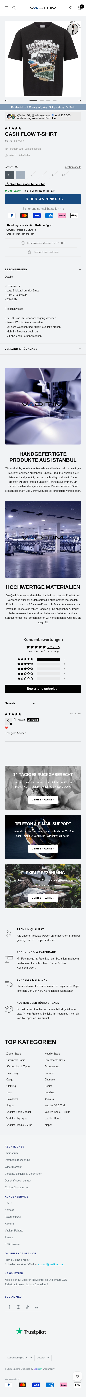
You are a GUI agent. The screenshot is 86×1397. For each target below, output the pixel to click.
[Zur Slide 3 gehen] (48, 100)
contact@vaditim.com (51, 1264)
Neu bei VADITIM (55, 1105)
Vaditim (16, 1369)
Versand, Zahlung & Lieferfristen (23, 1173)
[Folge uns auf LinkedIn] (36, 1307)
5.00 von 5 (53, 647)
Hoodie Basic (52, 1053)
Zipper (48, 1124)
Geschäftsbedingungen (18, 1180)
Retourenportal (13, 1216)
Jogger (10, 1105)
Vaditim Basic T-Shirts (57, 1111)
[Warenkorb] (79, 8)
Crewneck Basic (15, 1060)
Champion (50, 1079)
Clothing (11, 1085)
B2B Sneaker (12, 1244)
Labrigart (38, 1369)
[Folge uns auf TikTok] (27, 1307)
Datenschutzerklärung (17, 1159)
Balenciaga (12, 1073)
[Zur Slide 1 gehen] (33, 100)
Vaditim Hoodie (53, 1118)
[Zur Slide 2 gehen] (42, 100)
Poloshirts (12, 1099)
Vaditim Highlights (16, 1118)
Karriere (9, 1223)
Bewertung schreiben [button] (43, 688)
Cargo (9, 1079)
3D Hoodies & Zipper (18, 1066)
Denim (48, 1085)
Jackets (49, 1099)
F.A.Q (8, 1203)
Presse (9, 1237)
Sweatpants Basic (55, 1060)
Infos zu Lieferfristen (19, 155)
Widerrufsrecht (13, 1166)
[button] (13, 127)
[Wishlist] (71, 8)
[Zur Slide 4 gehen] (55, 100)
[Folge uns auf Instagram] (18, 1307)
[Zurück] (6, 100)
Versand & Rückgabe (21, 348)
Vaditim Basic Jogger (18, 1111)
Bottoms (49, 1073)
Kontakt (9, 1209)
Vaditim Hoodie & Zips (19, 1124)
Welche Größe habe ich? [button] (27, 184)
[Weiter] (79, 100)
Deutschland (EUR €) (17, 1357)
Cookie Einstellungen (17, 1187)
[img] (13, 714)
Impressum (11, 1153)
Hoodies (49, 1092)
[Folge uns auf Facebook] (9, 1307)
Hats (9, 1092)
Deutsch (41, 1357)
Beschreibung (16, 269)
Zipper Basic (13, 1053)
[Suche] (14, 8)
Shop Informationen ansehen (20, 234)
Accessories (52, 1066)
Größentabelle (73, 167)
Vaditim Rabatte (14, 1230)
